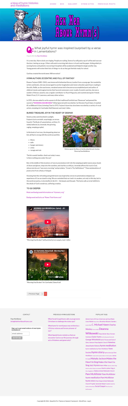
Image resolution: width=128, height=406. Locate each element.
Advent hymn (90, 319)
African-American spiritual (102, 319)
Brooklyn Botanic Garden (108, 321)
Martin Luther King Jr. (108, 368)
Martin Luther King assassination (93, 368)
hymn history (95, 346)
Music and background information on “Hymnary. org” (45, 192)
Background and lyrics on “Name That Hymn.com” (44, 197)
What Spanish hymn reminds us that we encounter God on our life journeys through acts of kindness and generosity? (63, 337)
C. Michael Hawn (100, 324)
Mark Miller (103, 365)
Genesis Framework (71, 401)
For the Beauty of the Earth (107, 337)
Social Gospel (100, 386)
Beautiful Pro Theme (56, 401)
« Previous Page (33, 294)
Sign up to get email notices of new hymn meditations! (26, 329)
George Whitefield (93, 340)
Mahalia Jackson (98, 358)
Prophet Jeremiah (95, 384)
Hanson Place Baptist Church (98, 342)
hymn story (98, 352)
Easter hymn (96, 337)
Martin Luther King (112, 365)
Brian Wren (97, 321)
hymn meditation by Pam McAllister (97, 349)
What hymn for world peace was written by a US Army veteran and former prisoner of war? (63, 328)
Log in (89, 401)
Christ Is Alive (95, 329)
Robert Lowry (106, 384)
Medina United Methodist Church (104, 371)
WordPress (82, 401)
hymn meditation (108, 345)
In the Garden (108, 355)
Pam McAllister (94, 374)
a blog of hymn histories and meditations (24, 4)
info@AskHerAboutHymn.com (21, 321)
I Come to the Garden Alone (98, 355)
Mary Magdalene (90, 371)
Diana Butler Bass (104, 334)
